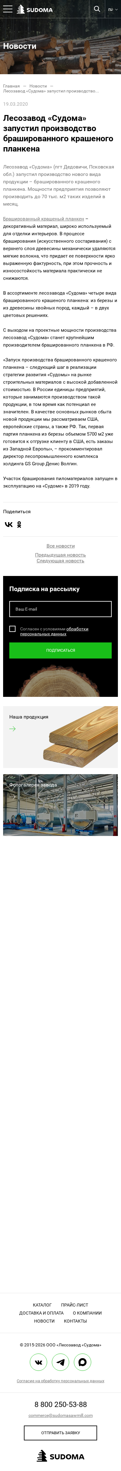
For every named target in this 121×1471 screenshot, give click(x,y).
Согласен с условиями (42, 628)
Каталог (42, 1305)
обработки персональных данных (54, 631)
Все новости (61, 546)
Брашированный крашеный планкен (43, 219)
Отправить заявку (60, 1432)
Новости (44, 1321)
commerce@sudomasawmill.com (61, 1415)
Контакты (75, 1321)
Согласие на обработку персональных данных (60, 1381)
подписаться (60, 650)
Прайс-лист (74, 1305)
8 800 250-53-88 (60, 1404)
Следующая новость (60, 561)
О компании (87, 1313)
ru (110, 9)
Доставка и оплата (41, 1313)
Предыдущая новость (60, 555)
